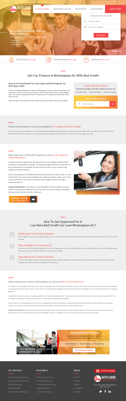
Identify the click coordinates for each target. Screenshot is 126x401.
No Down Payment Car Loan (47, 384)
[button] (113, 51)
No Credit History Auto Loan (19, 377)
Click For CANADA (107, 371)
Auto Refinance (15, 388)
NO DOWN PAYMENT (43, 9)
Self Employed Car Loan (46, 377)
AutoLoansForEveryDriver (106, 385)
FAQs (77, 384)
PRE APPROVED (80, 9)
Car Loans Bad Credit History (19, 381)
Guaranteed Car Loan (45, 381)
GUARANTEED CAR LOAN (62, 9)
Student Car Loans (16, 384)
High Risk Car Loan (44, 388)
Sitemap (78, 392)
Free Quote (124, 162)
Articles (78, 381)
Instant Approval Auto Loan (19, 392)
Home (77, 377)
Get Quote (101, 35)
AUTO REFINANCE (96, 9)
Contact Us (79, 388)
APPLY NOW (115, 9)
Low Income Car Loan (45, 392)
